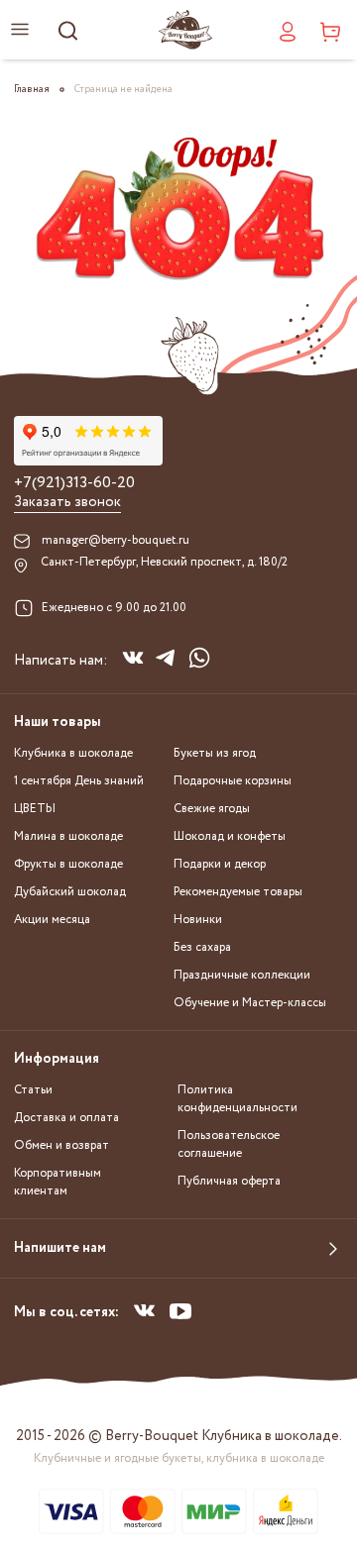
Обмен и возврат (61, 1145)
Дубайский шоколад (70, 891)
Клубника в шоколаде (73, 753)
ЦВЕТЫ (35, 808)
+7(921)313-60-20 (74, 483)
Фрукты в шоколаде (68, 864)
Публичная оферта (229, 1181)
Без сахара (202, 947)
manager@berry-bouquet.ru (115, 540)
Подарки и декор (220, 864)
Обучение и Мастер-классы (250, 1002)
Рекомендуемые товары (238, 891)
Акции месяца (52, 919)
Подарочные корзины (233, 781)
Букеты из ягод (215, 753)
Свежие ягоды (212, 808)
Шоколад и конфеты (230, 836)
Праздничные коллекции (242, 975)
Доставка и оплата (66, 1117)
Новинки (198, 919)
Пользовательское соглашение (229, 1144)
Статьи (33, 1090)
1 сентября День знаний (79, 781)
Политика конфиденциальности (238, 1099)
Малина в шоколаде (68, 836)
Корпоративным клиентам (57, 1182)
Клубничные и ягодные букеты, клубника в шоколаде (179, 1458)
